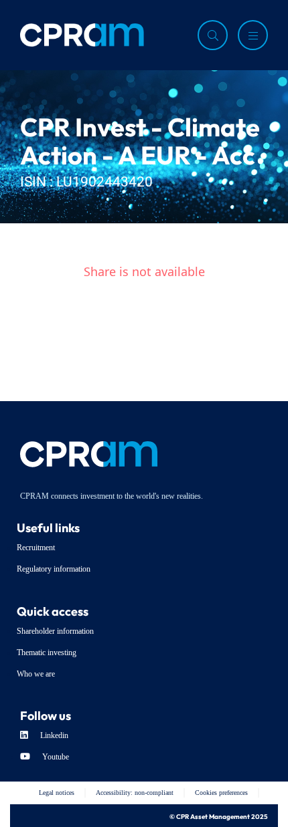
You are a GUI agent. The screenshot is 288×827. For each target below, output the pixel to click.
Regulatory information (53, 569)
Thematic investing (46, 652)
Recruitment (36, 547)
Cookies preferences (221, 792)
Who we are (36, 674)
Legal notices (56, 792)
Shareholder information (55, 631)
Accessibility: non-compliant (134, 792)
